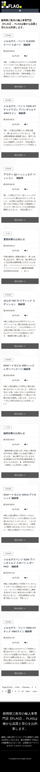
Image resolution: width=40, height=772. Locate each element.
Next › (28, 691)
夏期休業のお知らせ (14, 239)
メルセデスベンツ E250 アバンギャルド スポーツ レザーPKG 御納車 (19, 563)
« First (16, 687)
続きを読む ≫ (20, 87)
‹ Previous (26, 687)
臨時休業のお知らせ (14, 433)
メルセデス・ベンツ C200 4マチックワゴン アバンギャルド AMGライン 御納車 (20, 109)
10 (23, 691)
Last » (35, 691)
